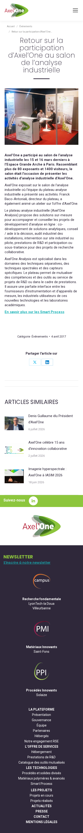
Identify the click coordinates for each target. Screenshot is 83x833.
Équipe (42, 725)
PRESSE (42, 811)
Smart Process (41, 784)
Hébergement (41, 752)
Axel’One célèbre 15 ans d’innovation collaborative (47, 445)
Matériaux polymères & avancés (41, 778)
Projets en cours (41, 795)
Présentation (41, 715)
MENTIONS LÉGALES (41, 822)
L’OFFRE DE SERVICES (41, 746)
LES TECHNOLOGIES (41, 768)
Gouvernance (41, 720)
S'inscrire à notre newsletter (26, 562)
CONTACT (41, 816)
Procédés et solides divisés (41, 773)
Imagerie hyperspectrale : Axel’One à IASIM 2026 (47, 472)
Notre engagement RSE (41, 741)
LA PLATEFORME (41, 709)
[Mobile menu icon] (75, 10)
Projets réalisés (41, 801)
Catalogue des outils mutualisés (41, 762)
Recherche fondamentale (41, 599)
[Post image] (14, 423)
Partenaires (41, 730)
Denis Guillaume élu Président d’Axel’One (50, 419)
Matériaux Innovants (41, 647)
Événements (40, 336)
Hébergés (42, 736)
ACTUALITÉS (42, 806)
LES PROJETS (41, 790)
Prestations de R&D (41, 757)
